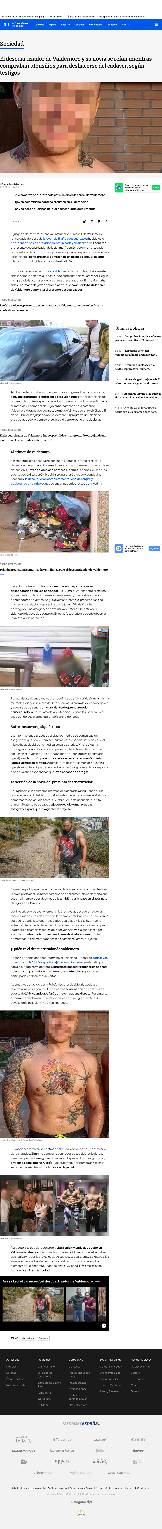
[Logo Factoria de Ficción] (62, 1451)
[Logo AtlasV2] (43, 1472)
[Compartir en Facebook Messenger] (99, 221)
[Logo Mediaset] (81, 1425)
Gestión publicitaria (124, 1488)
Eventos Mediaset (110, 1385)
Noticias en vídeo (16, 1385)
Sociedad (12, 43)
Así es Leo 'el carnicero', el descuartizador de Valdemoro (48, 1281)
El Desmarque (139, 1379)
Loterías (11, 1372)
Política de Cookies (104, 1488)
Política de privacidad (58, 1488)
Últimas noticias (15, 1379)
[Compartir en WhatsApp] (84, 221)
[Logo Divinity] (138, 1440)
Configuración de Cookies (81, 1488)
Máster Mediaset (78, 1405)
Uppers (135, 1372)
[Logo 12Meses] (138, 1462)
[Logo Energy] (138, 1451)
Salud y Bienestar (110, 1391)
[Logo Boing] (100, 1451)
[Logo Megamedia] (83, 1502)
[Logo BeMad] (24, 1462)
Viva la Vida (53, 271)
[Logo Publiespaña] (81, 1473)
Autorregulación (78, 1382)
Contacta (74, 1366)
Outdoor (42, 1405)
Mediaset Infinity (140, 1366)
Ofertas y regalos (110, 1372)
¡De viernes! (44, 1398)
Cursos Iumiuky (109, 1379)
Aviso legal (17, 1488)
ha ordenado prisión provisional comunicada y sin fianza (48, 243)
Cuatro (135, 1385)
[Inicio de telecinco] (5, 24)
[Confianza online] (81, 1517)
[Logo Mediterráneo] (119, 1472)
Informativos (28, 1338)
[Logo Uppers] (62, 1462)
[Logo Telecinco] (62, 1440)
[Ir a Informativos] (19, 24)
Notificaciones (78, 1388)
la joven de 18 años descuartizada (65, 238)
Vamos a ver (44, 1392)
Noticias (11, 1366)
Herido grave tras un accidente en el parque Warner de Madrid (34, 16)
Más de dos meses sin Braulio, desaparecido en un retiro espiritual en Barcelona (108, 16)
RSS (137, 1488)
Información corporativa (35, 1488)
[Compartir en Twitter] (92, 221)
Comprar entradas (111, 1366)
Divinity (135, 1391)
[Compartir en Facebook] (106, 221)
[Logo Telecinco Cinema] (100, 1462)
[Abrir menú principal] (156, 24)
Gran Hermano (46, 1366)
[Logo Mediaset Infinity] (23, 1440)
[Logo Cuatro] (100, 1440)
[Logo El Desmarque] (23, 1451)
